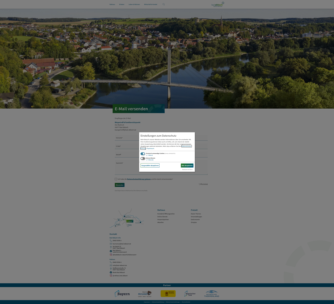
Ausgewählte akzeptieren (150, 165)
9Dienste (150, 160)
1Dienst (149, 155)
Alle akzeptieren (187, 165)
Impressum (150, 148)
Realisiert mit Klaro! (187, 169)
